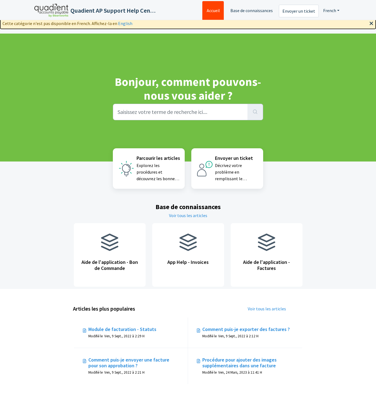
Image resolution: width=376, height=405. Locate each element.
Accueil (213, 10)
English (125, 23)
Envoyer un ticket (298, 11)
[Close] (371, 23)
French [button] (329, 10)
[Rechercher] (255, 112)
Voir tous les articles (188, 215)
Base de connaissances (251, 10)
